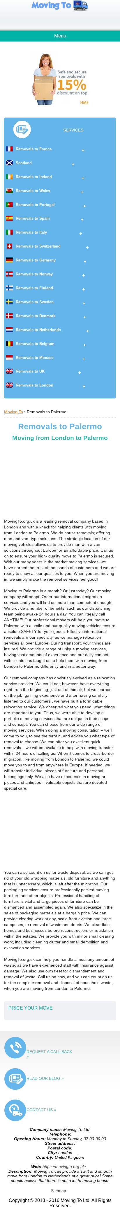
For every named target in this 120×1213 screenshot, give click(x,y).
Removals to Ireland (34, 177)
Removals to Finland (34, 288)
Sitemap (58, 1190)
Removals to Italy (31, 232)
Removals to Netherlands (38, 330)
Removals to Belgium (35, 344)
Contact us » (41, 1109)
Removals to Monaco (35, 357)
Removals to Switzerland (38, 246)
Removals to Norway (34, 274)
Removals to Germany (36, 260)
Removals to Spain (33, 218)
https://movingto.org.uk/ (64, 1166)
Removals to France (34, 149)
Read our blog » (45, 1078)
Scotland (24, 163)
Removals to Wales (33, 191)
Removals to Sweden (35, 302)
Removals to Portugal (35, 205)
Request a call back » (49, 1054)
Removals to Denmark (35, 316)
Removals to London (34, 385)
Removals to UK (30, 371)
